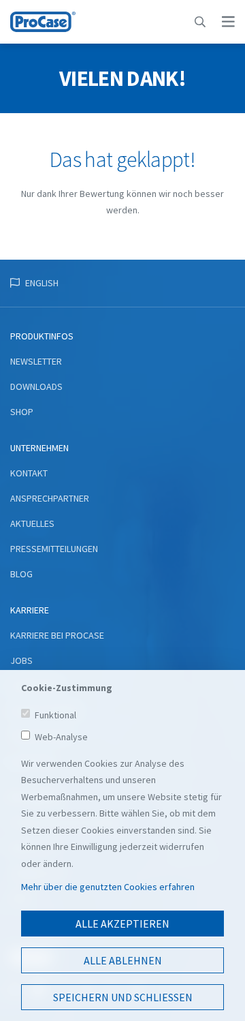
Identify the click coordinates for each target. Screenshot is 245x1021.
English (42, 283)
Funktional (55, 715)
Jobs (21, 660)
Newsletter (36, 361)
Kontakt (29, 473)
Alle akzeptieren (122, 923)
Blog (21, 574)
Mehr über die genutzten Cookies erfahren (108, 887)
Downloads (36, 386)
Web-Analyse (61, 737)
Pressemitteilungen (54, 549)
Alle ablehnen (123, 960)
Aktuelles (32, 523)
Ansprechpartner (49, 498)
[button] (200, 22)
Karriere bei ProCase (57, 635)
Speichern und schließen (123, 997)
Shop (21, 412)
